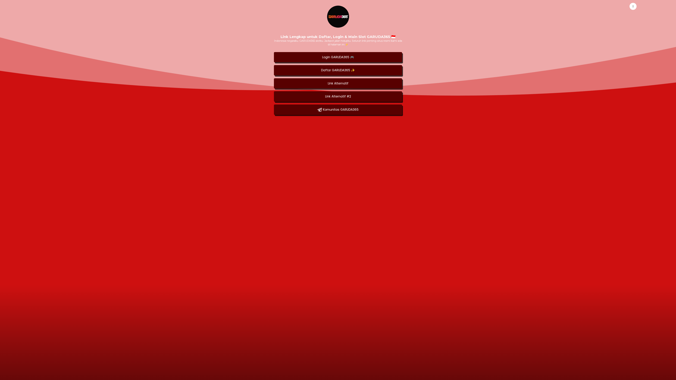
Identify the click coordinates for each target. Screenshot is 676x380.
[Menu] (633, 6)
